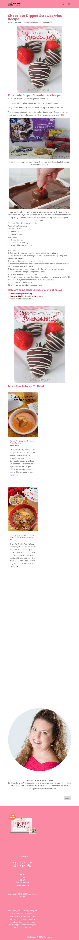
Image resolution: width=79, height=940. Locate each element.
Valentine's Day (35, 22)
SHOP (22, 880)
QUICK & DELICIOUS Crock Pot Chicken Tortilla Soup (22, 536)
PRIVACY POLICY (22, 885)
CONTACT (22, 877)
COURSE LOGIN (22, 883)
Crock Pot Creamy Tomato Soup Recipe (22, 442)
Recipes (26, 22)
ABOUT (22, 874)
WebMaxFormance (44, 937)
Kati (11, 22)
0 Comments (47, 22)
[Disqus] (39, 669)
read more (14, 475)
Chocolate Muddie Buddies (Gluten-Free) (26, 296)
